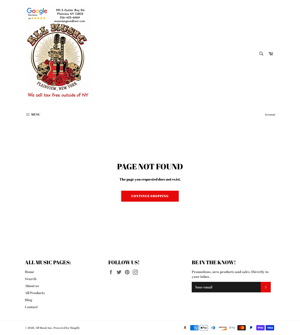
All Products (35, 292)
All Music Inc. (43, 328)
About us (32, 285)
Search (30, 278)
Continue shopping (150, 196)
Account (269, 114)
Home (29, 271)
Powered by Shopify (67, 328)
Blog (28, 299)
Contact (31, 306)
